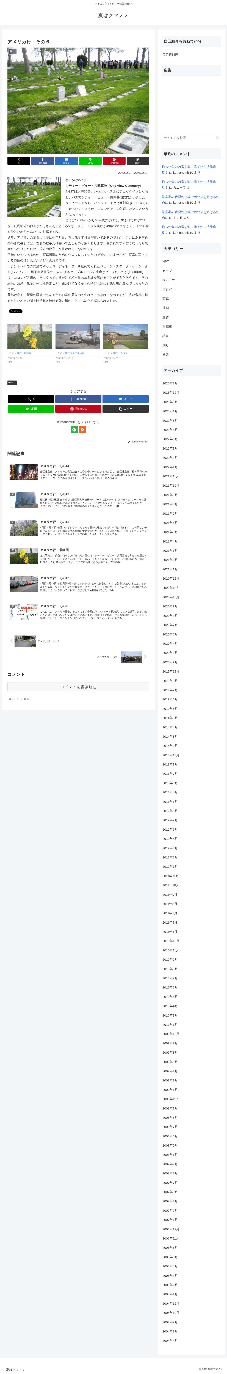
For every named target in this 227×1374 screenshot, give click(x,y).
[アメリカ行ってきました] (78, 336)
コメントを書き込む (78, 687)
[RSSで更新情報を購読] (82, 429)
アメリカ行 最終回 (20, 352)
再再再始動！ (172, 54)
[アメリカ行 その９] (125, 336)
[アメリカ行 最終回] (29, 336)
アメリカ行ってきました (71, 352)
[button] (138, 161)
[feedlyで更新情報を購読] (74, 429)
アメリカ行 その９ (116, 352)
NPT (13, 382)
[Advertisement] (191, 103)
